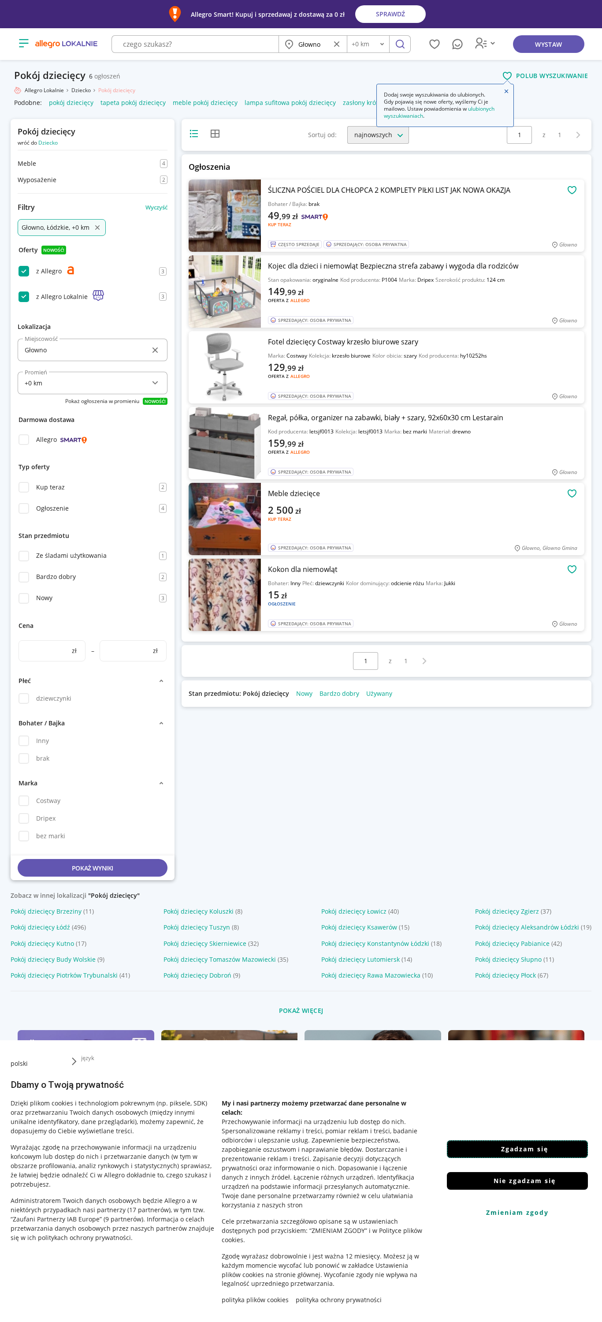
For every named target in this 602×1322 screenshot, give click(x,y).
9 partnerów (123, 1218)
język (87, 1057)
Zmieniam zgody (517, 1212)
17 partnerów (149, 1209)
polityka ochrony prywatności (339, 1300)
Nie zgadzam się (525, 1180)
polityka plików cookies (255, 1300)
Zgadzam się (524, 1149)
